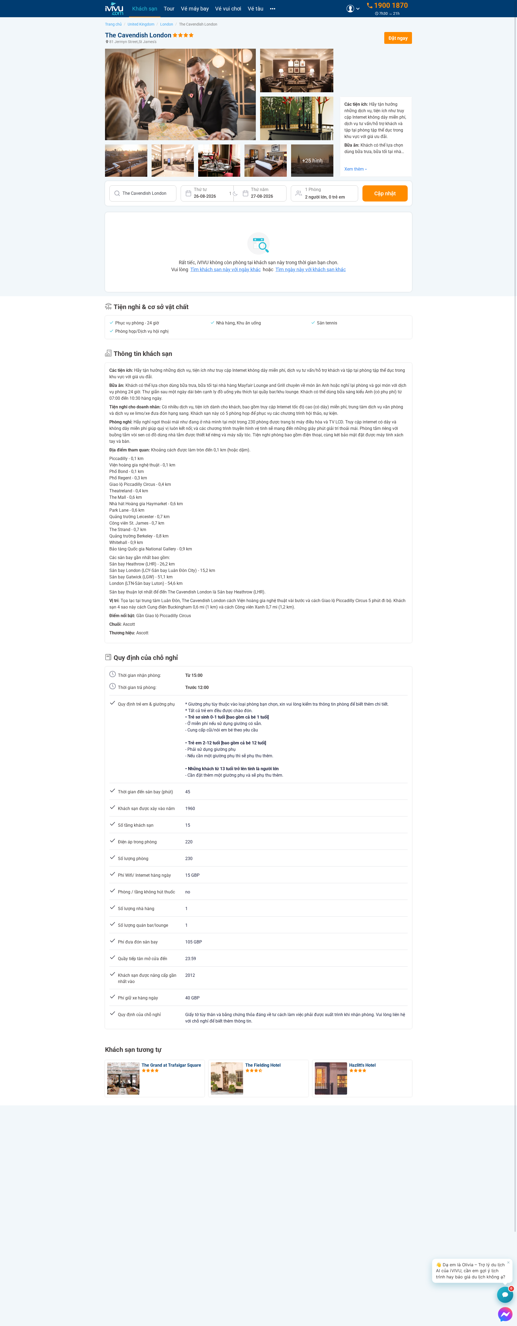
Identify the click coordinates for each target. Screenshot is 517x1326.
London (166, 24)
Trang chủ (113, 24)
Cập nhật (385, 193)
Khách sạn (144, 8)
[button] (472, 1270)
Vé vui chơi (228, 8)
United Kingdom (141, 24)
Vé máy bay (195, 8)
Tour (169, 8)
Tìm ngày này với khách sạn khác (310, 269)
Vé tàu (255, 8)
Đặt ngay (398, 38)
